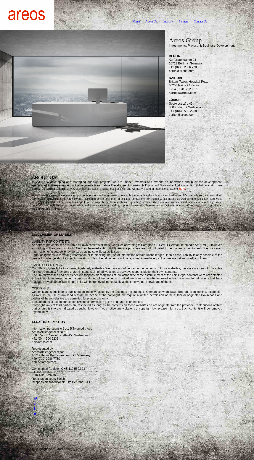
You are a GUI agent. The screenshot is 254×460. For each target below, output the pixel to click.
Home (136, 21)
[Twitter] (35, 413)
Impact (167, 21)
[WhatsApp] (35, 403)
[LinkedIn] (35, 419)
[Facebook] (34, 408)
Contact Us (200, 21)
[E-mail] (35, 398)
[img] (43, 15)
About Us (151, 21)
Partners (183, 21)
